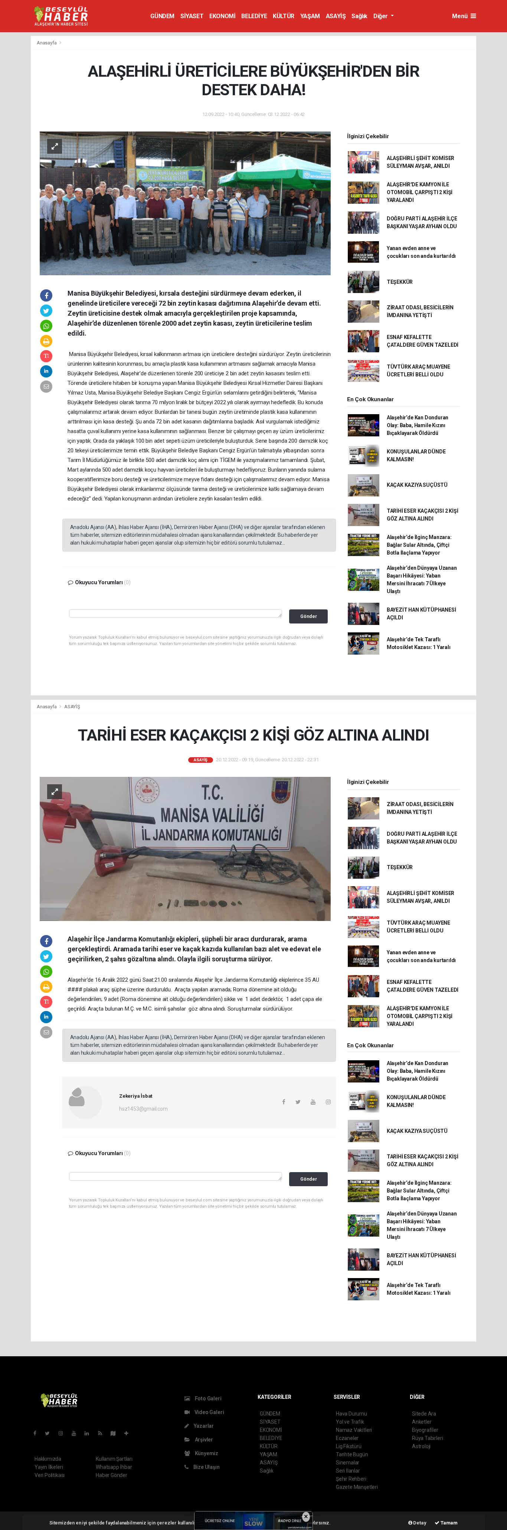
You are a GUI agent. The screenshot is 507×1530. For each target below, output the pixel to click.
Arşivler (203, 1440)
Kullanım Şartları (114, 1459)
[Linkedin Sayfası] (90, 1433)
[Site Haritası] (116, 1433)
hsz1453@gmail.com (143, 1109)
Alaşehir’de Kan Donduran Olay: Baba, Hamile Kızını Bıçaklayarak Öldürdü (417, 425)
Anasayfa (47, 43)
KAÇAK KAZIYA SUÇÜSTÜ (417, 485)
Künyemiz (206, 1453)
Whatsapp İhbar (114, 1467)
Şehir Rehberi (351, 1479)
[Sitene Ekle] (129, 1433)
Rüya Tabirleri (427, 1438)
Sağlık (359, 16)
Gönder (308, 616)
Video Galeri (208, 1412)
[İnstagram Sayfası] (64, 1433)
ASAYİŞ (336, 16)
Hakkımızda (48, 1459)
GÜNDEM (162, 16)
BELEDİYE (254, 16)
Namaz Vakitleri (354, 1430)
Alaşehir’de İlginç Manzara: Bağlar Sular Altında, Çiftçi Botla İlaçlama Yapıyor (419, 545)
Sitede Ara (424, 1414)
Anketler (421, 1422)
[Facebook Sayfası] (37, 1433)
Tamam (448, 1523)
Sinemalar (347, 1463)
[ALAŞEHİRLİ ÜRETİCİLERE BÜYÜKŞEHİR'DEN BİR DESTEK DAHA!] (185, 203)
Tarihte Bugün (352, 1454)
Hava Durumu (351, 1414)
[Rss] (103, 1433)
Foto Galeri (208, 1398)
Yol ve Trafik (350, 1422)
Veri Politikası (50, 1475)
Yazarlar (203, 1426)
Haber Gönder (111, 1475)
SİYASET (191, 16)
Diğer (381, 16)
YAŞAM (310, 16)
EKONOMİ (222, 16)
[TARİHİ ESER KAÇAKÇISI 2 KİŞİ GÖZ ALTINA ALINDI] (185, 848)
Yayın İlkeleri (49, 1467)
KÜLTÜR (283, 16)
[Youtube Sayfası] (77, 1433)
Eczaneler (347, 1438)
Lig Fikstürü (349, 1446)
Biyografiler (425, 1430)
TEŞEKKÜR (400, 282)
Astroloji (421, 1446)
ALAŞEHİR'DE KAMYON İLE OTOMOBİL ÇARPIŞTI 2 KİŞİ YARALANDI (419, 192)
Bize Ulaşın (206, 1467)
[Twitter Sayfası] (50, 1433)
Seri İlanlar (348, 1471)
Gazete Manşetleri (357, 1487)
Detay (419, 1523)
